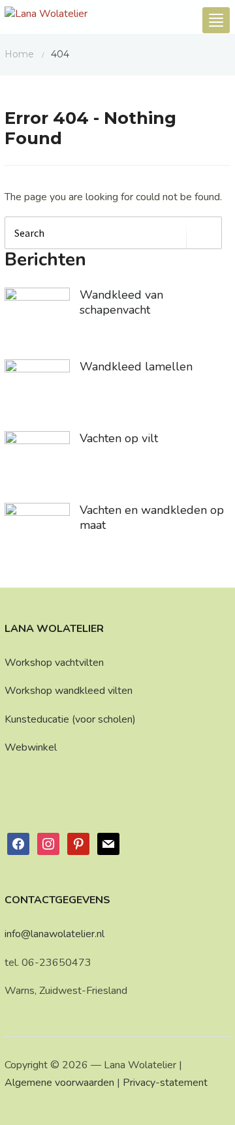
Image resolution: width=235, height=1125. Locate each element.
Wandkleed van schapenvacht (121, 302)
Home (19, 54)
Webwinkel (31, 747)
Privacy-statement (165, 1082)
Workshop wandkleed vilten (69, 690)
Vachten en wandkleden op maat (152, 517)
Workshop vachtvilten (54, 662)
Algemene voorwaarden (59, 1082)
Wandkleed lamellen (136, 366)
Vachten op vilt (119, 438)
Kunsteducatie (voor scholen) (70, 719)
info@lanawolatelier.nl (54, 934)
